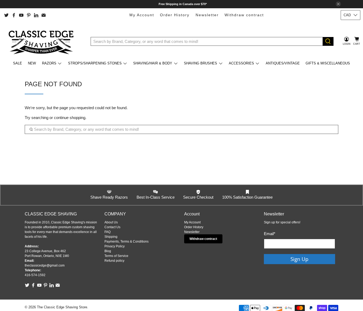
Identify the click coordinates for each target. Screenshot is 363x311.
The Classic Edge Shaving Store (62, 307)
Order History (174, 15)
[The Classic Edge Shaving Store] (43, 41)
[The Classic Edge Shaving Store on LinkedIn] (36, 15)
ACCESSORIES (241, 63)
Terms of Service (116, 256)
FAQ (107, 232)
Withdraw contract (244, 15)
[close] (338, 4)
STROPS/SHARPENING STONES (95, 63)
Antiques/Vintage (283, 63)
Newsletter (207, 15)
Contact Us (112, 227)
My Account (141, 15)
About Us (111, 222)
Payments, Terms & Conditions (126, 241)
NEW (32, 63)
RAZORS (49, 63)
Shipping (110, 237)
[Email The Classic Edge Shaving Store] (43, 15)
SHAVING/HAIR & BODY (152, 63)
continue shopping (69, 117)
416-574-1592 (35, 275)
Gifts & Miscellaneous (328, 63)
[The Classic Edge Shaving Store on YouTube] (21, 15)
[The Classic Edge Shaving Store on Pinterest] (28, 15)
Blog (107, 251)
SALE (17, 63)
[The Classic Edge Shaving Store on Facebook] (13, 15)
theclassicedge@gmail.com (45, 265)
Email (269, 233)
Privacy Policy (114, 246)
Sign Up (299, 259)
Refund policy (114, 261)
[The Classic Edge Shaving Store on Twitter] (6, 15)
